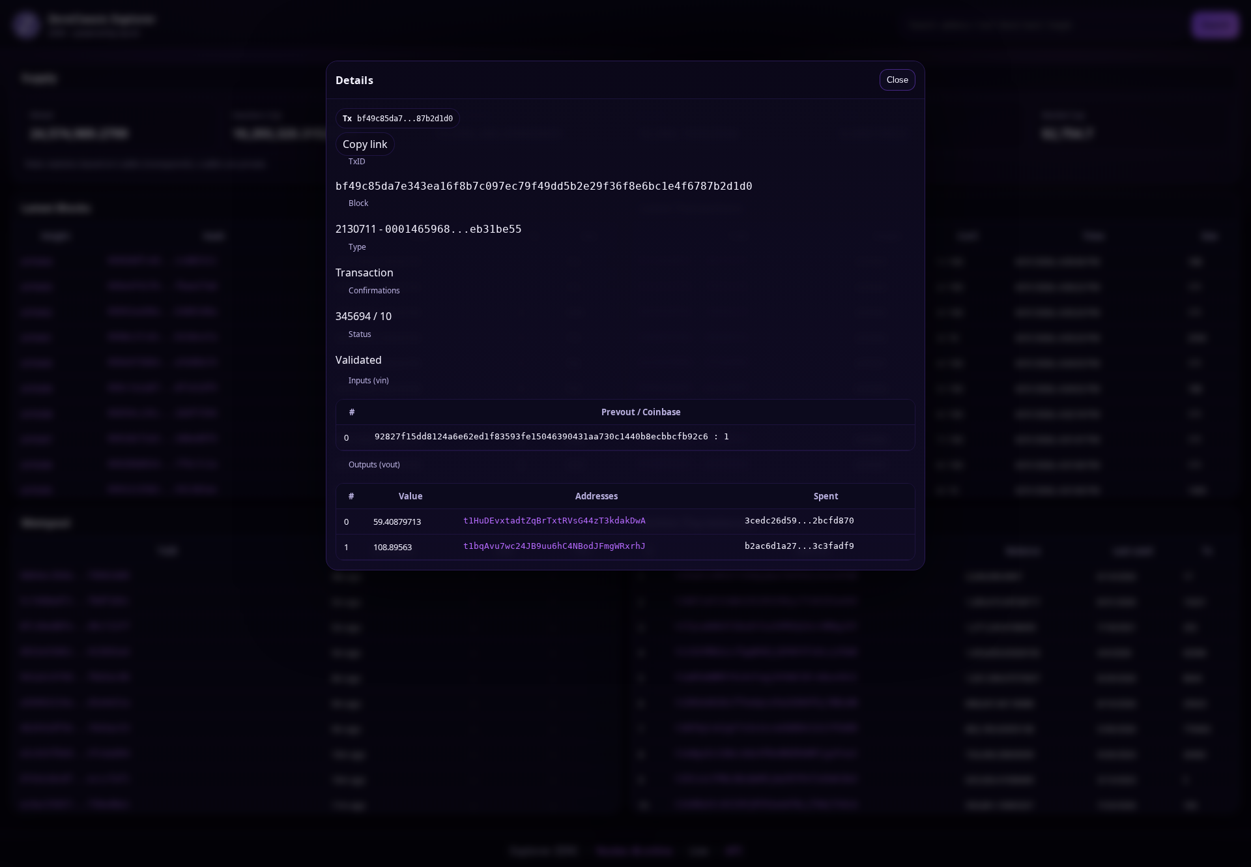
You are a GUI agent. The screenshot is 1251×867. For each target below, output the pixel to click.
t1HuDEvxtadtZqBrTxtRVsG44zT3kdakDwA (554, 520)
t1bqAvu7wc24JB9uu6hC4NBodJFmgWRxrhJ (554, 546)
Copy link (365, 144)
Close (897, 80)
